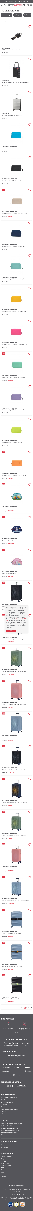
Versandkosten (5, 1107)
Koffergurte (17, 15)
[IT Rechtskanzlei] (17, 1204)
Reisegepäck (4, 1147)
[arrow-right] (31, 1008)
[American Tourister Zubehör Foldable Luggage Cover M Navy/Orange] (16, 788)
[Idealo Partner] (10, 1204)
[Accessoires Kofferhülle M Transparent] (16, 101)
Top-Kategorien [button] (9, 1142)
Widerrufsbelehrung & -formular (10, 1109)
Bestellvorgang (5, 1100)
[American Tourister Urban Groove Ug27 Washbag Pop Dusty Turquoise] (16, 264)
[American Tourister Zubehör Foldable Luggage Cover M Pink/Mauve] (16, 853)
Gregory (3, 1159)
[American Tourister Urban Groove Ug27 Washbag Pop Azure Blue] (16, 133)
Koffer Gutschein (5, 1135)
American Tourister (6, 1156)
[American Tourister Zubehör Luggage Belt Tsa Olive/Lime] (16, 984)
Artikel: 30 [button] (11, 21)
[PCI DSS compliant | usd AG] (22, 1204)
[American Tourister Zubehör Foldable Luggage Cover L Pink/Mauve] (16, 690)
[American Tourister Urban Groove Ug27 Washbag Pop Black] (16, 166)
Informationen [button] (8, 1094)
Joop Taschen (5, 1163)
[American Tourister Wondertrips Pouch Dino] (16, 493)
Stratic (2, 1172)
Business (3, 1145)
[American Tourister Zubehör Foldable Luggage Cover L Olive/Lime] (16, 657)
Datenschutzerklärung (7, 1102)
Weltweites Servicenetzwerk (9, 1132)
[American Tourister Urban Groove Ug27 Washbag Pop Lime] (16, 428)
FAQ (2, 1113)
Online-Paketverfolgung (7, 1125)
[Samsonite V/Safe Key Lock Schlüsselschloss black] (16, 35)
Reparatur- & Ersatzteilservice (9, 1128)
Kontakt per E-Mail (18, 1056)
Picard (2, 1167)
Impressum (4, 1104)
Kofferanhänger (6, 15)
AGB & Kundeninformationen (9, 1097)
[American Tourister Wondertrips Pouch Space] (16, 526)
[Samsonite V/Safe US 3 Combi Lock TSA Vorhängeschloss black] (16, 68)
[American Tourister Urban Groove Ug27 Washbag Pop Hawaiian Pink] (16, 330)
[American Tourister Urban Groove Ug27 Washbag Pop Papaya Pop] (16, 461)
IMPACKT (3, 1161)
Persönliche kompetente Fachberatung (12, 1123)
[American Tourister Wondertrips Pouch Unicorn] (16, 559)
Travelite (3, 1176)
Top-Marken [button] (7, 1153)
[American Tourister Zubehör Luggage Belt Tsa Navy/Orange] (16, 952)
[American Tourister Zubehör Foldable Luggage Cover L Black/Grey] (16, 592)
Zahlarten (3, 1111)
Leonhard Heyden (6, 1165)
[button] (4, 21)
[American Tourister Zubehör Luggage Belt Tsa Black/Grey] (16, 919)
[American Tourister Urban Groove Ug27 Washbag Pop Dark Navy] (16, 232)
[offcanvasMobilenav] (31, 5)
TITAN (2, 1174)
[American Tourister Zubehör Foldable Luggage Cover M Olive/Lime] (16, 821)
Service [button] (5, 1120)
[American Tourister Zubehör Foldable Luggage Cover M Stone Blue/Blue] (16, 886)
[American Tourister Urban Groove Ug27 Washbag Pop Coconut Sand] (16, 199)
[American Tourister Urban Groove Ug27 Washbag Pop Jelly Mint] (16, 362)
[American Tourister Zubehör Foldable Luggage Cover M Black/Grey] (16, 755)
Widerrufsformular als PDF (16, 1185)
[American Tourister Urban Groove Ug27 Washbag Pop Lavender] (16, 395)
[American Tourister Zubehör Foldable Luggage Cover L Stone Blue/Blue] (16, 722)
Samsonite (4, 1170)
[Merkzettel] (2, 5)
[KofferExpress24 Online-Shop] (16, 5)
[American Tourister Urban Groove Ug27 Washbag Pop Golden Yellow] (16, 297)
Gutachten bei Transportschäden (10, 1130)
